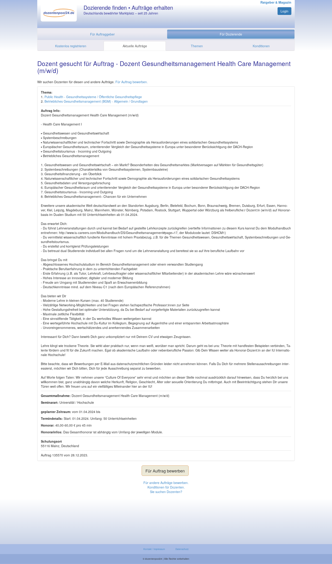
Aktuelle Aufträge (135, 46)
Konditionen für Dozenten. (166, 487)
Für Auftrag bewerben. (131, 82)
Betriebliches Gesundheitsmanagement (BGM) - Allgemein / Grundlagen (96, 101)
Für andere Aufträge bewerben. (166, 482)
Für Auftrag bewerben (165, 471)
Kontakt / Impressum (154, 549)
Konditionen (261, 46)
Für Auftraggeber (102, 34)
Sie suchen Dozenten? (166, 491)
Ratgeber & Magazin (275, 2)
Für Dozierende (231, 34)
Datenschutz (182, 549)
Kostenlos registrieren (70, 46)
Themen (197, 46)
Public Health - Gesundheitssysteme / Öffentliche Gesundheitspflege (93, 96)
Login (284, 11)
